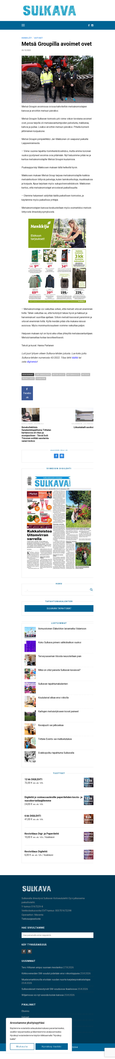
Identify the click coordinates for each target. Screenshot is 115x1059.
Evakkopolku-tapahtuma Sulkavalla (56, 752)
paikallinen (28, 378)
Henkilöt (27, 38)
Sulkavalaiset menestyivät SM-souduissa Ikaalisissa (49, 989)
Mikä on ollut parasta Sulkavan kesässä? (59, 670)
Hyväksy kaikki (52, 1046)
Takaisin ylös (84, 1055)
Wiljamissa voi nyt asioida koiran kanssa (43, 995)
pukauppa (40, 378)
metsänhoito (73, 374)
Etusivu (25, 1011)
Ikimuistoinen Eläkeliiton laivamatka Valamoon (62, 628)
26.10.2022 (26, 50)
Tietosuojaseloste (31, 918)
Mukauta (22, 1046)
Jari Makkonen (43, 374)
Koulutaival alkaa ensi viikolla (53, 697)
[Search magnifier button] (91, 589)
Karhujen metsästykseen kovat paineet (58, 711)
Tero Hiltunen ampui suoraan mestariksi (42, 967)
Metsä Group (59, 374)
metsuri (85, 374)
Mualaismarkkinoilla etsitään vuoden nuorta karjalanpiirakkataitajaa (56, 979)
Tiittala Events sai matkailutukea (55, 739)
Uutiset (38, 38)
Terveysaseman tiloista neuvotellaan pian (59, 656)
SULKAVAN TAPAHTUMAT (59, 608)
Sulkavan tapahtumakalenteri (53, 683)
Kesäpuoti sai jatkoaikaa (50, 725)
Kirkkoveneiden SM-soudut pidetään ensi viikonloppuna (51, 973)
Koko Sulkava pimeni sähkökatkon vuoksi (59, 642)
